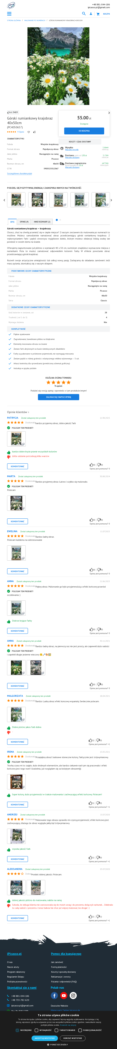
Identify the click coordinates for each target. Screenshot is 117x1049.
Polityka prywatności (17, 981)
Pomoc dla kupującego (66, 954)
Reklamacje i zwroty (60, 976)
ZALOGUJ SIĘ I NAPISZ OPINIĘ (58, 397)
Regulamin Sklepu (15, 976)
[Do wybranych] (29, 132)
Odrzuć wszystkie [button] (72, 1038)
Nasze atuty (13, 967)
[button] (56, 219)
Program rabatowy (16, 971)
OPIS (12, 222)
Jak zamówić (57, 962)
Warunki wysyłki (71, 149)
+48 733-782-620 (20, 1000)
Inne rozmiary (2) (42, 222)
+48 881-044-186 (101, 4)
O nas (10, 962)
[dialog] (58, 1030)
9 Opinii (20, 132)
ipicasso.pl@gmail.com (99, 7)
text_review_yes (91, 465)
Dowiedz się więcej (68, 1025)
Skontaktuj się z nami (22, 988)
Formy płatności (58, 967)
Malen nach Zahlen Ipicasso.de (65, 1010)
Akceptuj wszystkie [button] (45, 1038)
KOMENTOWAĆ (17, 466)
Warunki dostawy (72, 157)
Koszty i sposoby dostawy (63, 971)
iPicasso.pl (14, 954)
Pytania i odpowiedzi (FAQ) (64, 981)
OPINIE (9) (24, 222)
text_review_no (99, 465)
